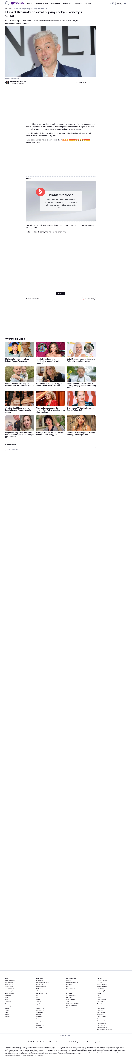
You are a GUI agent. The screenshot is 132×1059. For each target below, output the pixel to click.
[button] (111, 3)
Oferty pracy (100, 997)
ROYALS (88, 3)
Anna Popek (69, 991)
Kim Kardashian (70, 988)
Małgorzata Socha (9, 988)
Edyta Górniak (39, 980)
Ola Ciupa (69, 980)
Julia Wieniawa (9, 982)
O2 (67, 1007)
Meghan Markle (9, 986)
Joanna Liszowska (102, 984)
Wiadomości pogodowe (72, 1003)
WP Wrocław (39, 1019)
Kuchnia (38, 999)
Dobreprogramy (40, 1008)
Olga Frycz (100, 982)
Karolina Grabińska (16, 82)
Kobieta (7, 1008)
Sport (6, 997)
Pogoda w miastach (71, 1005)
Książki (37, 997)
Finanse (7, 1004)
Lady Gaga (38, 991)
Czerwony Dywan (41, 3)
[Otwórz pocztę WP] (105, 3)
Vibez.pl (68, 1001)
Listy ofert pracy (101, 1025)
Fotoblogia (38, 1014)
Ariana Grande (8, 984)
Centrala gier (39, 1021)
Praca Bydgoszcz (101, 1016)
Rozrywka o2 (39, 1027)
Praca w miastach (102, 1021)
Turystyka (38, 1004)
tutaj (41, 1055)
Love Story (67, 3)
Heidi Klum (69, 984)
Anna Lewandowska (10, 980)
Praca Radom (100, 1010)
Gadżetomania (39, 1012)
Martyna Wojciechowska (103, 991)
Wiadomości (8, 995)
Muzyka (29, 3)
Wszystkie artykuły (71, 995)
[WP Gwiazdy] (19, 3)
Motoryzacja (8, 1006)
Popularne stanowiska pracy (104, 1029)
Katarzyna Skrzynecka (72, 982)
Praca (6, 1012)
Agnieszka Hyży (9, 991)
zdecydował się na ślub (80, 127)
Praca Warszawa (101, 999)
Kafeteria (38, 1006)
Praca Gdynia (100, 1014)
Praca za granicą (101, 1023)
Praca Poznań (101, 1008)
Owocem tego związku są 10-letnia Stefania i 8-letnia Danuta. (58, 129)
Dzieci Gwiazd (55, 3)
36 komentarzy (81, 82)
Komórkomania (40, 1010)
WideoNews (78, 3)
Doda (67, 986)
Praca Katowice (101, 1019)
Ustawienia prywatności (95, 1042)
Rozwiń (60, 293)
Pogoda (7, 1014)
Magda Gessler (39, 988)
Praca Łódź (100, 1004)
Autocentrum (39, 1016)
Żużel (37, 1023)
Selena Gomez (39, 984)
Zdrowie (7, 1010)
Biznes (6, 999)
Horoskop (38, 1001)
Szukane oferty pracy (102, 1027)
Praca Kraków (100, 1001)
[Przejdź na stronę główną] (7, 5)
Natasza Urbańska (102, 986)
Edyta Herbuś (100, 988)
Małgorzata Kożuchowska (42, 982)
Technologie (8, 1001)
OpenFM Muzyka (70, 999)
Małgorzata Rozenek (41, 986)
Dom (37, 995)
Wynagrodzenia (40, 1025)
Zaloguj (119, 3)
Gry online (7, 1016)
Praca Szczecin (101, 1012)
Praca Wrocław (101, 1006)
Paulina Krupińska (102, 980)
